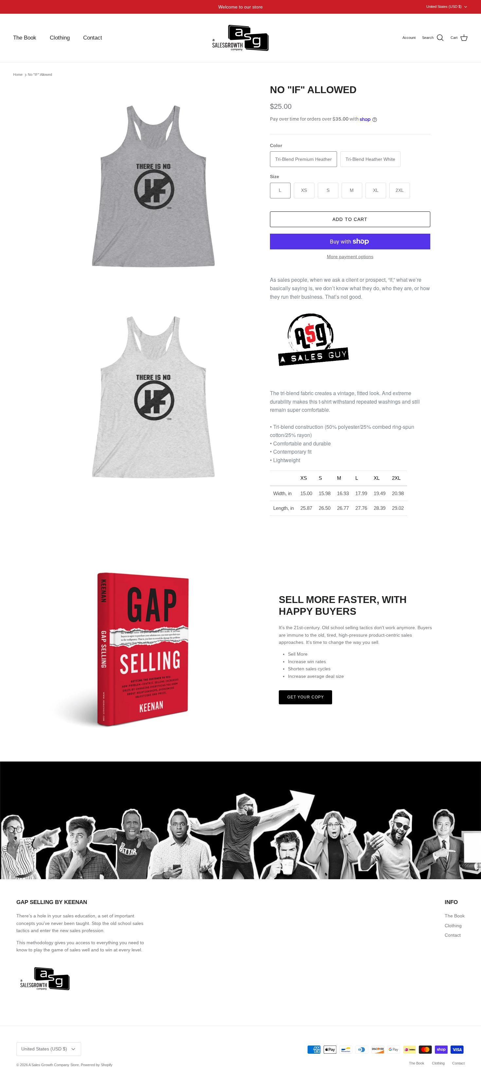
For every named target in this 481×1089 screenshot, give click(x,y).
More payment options (350, 256)
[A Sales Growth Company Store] (240, 38)
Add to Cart (349, 219)
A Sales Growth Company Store (53, 1065)
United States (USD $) (444, 6)
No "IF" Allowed (40, 75)
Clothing (60, 38)
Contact (92, 38)
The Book (24, 38)
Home (18, 75)
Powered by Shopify (97, 1065)
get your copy (305, 697)
